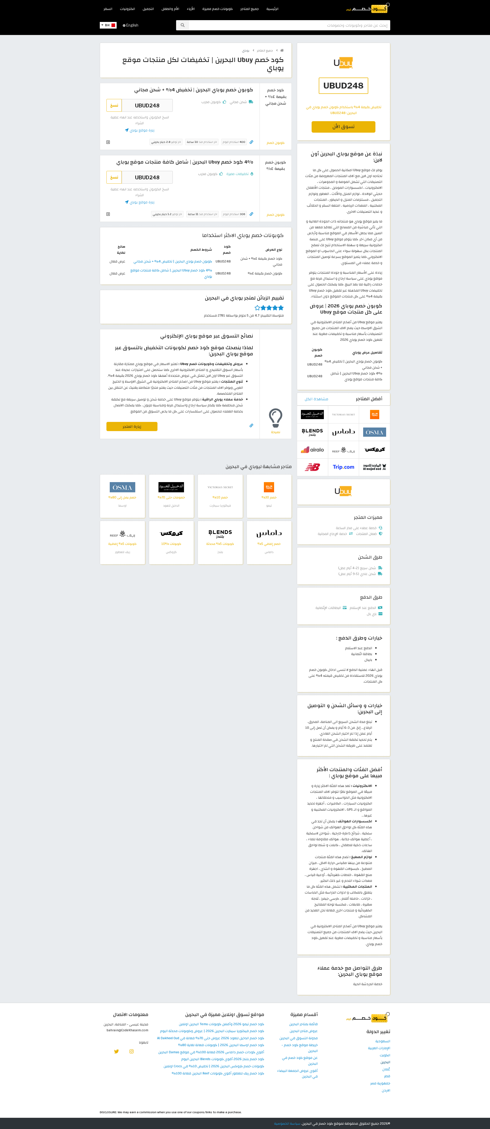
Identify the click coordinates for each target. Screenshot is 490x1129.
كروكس (171, 552)
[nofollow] (343, 77)
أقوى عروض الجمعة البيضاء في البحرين (297, 1074)
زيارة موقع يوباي (141, 130)
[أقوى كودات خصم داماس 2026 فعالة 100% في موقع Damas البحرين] (269, 533)
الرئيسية (272, 9)
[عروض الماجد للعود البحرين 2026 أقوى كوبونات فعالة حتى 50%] (374, 467)
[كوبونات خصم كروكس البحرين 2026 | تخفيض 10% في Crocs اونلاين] (171, 533)
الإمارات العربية (379, 1048)
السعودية (382, 1041)
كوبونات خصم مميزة (217, 9)
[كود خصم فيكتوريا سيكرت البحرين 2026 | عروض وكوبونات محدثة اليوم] (220, 487)
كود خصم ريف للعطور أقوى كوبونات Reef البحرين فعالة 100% (218, 1073)
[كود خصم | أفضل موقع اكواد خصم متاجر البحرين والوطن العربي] (282, 50)
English (132, 25)
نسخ (114, 105)
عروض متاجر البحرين (304, 1031)
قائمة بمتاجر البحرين (303, 1024)
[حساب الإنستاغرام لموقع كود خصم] (131, 1051)
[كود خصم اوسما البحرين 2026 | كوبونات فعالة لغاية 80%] (122, 487)
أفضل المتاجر (369, 399)
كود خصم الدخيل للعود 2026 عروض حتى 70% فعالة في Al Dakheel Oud (210, 1038)
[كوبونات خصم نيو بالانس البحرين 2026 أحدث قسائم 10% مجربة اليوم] (312, 467)
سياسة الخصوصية (287, 1123)
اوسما (122, 505)
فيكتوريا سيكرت (220, 505)
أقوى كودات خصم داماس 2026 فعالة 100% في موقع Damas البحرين (211, 1052)
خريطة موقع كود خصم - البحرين (299, 1048)
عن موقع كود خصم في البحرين (300, 1061)
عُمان (386, 1069)
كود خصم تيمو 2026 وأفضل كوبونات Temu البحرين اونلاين (221, 1024)
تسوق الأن (343, 126)
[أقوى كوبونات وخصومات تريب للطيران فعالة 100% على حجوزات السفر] (343, 467)
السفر (108, 9)
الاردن (386, 1091)
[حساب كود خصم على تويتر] (117, 1051)
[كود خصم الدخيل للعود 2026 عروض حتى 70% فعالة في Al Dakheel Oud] (171, 487)
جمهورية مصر (380, 1083)
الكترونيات (127, 9)
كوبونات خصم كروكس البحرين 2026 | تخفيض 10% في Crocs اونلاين (214, 1066)
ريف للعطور (122, 552)
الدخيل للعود (171, 505)
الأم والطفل (170, 9)
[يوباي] (343, 491)
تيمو (269, 505)
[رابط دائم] (251, 142)
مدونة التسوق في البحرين (298, 1038)
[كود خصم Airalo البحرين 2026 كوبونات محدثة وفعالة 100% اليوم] (312, 449)
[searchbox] (289, 25)
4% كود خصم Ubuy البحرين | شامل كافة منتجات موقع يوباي (171, 273)
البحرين (385, 1062)
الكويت (385, 1055)
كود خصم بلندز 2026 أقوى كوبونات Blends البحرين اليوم (222, 1059)
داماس (269, 552)
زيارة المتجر (132, 426)
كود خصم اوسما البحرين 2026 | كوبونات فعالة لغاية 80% (221, 1045)
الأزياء (191, 9)
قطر (387, 1076)
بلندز (220, 552)
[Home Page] (367, 7)
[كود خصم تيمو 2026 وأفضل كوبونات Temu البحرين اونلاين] (269, 487)
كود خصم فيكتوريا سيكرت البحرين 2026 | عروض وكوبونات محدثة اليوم (212, 1031)
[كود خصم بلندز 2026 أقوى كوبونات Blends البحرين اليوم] (220, 533)
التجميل (148, 9)
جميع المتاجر (249, 9)
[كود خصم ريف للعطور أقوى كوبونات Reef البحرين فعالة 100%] (122, 533)
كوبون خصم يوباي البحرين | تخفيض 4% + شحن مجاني (172, 261)
